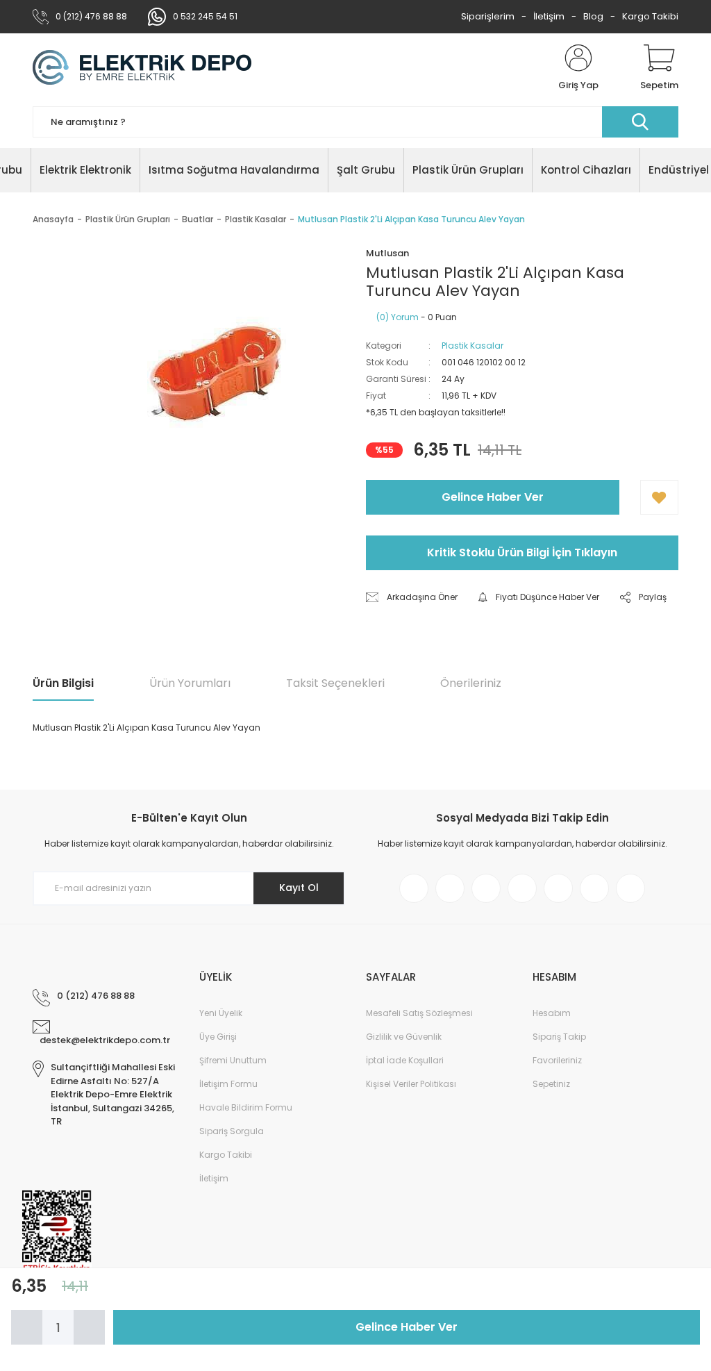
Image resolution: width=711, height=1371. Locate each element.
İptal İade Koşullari (405, 1060)
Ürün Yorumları (190, 683)
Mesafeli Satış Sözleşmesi (419, 1013)
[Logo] (142, 68)
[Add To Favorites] (659, 497)
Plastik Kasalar (472, 345)
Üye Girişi (218, 1036)
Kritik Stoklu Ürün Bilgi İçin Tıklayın (522, 552)
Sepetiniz (551, 1084)
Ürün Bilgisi (63, 683)
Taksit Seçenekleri (335, 683)
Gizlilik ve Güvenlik (404, 1036)
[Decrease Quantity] (26, 1327)
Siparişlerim (488, 16)
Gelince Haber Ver (493, 497)
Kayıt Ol (299, 888)
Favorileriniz (557, 1060)
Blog (593, 16)
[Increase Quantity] (89, 1327)
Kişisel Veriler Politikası (411, 1084)
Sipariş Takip (559, 1036)
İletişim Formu (228, 1084)
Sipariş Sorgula (231, 1131)
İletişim (548, 16)
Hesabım (552, 1013)
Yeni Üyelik (220, 1013)
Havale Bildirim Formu (245, 1107)
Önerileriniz (470, 683)
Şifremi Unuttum (233, 1060)
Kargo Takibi (650, 16)
